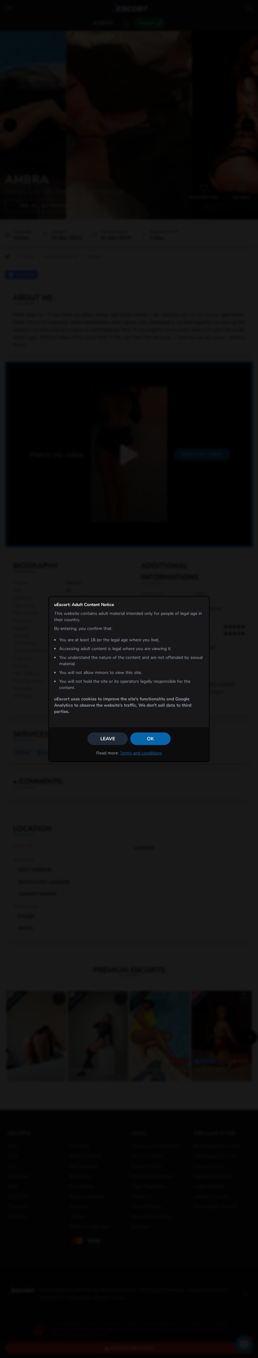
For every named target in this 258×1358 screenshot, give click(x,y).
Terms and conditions (141, 753)
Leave (107, 739)
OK (150, 739)
